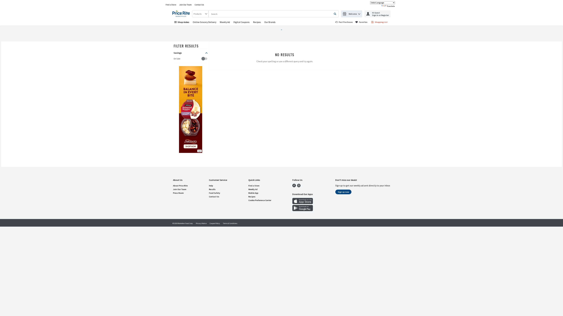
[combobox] (200, 13)
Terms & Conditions (230, 223)
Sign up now (343, 192)
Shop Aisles (183, 22)
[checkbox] (175, 59)
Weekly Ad (225, 22)
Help (211, 185)
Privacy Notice (201, 223)
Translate (391, 6)
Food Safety (214, 193)
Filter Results (186, 45)
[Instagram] (299, 186)
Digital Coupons (241, 22)
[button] (359, 13)
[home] (181, 14)
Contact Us (199, 4)
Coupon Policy (215, 223)
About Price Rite (180, 185)
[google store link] (302, 210)
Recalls (212, 189)
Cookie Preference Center (259, 200)
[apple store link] (302, 203)
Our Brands (269, 22)
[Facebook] (294, 186)
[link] (344, 22)
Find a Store (171, 4)
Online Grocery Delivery (204, 22)
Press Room (178, 193)
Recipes (257, 22)
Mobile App (253, 193)
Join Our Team (185, 4)
